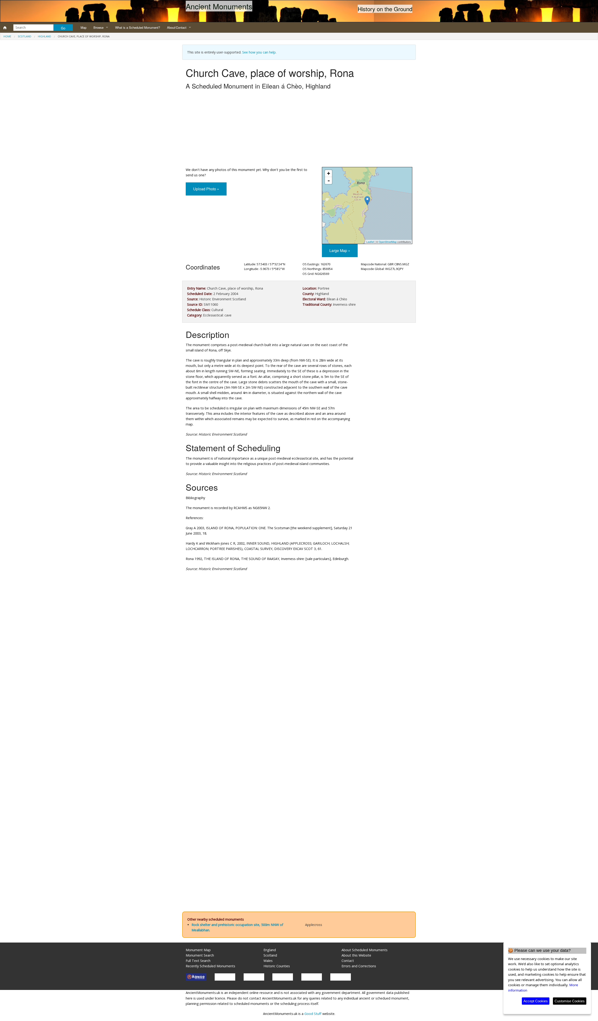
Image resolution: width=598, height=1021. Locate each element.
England (269, 950)
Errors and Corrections (359, 966)
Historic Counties (276, 966)
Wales (268, 960)
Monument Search (200, 955)
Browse (98, 27)
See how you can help (259, 52)
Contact (348, 960)
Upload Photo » (206, 188)
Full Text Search (198, 960)
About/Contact (176, 27)
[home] (5, 27)
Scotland (24, 36)
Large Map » (339, 250)
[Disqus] (299, 714)
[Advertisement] (299, 129)
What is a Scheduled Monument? (137, 27)
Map (83, 27)
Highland (44, 36)
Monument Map (198, 950)
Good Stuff (312, 1013)
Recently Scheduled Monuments (210, 966)
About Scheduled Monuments (365, 950)
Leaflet (370, 242)
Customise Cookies (570, 1001)
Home (7, 36)
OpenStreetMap (388, 242)
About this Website (356, 955)
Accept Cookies (535, 1001)
